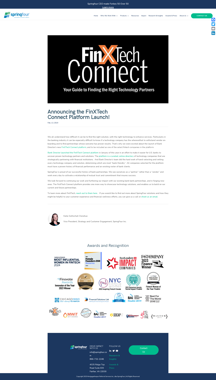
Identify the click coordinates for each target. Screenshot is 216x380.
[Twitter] (213, 24)
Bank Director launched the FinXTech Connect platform (73, 152)
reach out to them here (86, 193)
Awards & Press (171, 16)
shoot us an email (149, 196)
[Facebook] (213, 19)
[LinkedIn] (213, 33)
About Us (183, 16)
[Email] (213, 28)
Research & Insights (156, 16)
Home (96, 16)
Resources (135, 16)
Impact (143, 16)
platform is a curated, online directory (116, 156)
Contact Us (202, 16)
